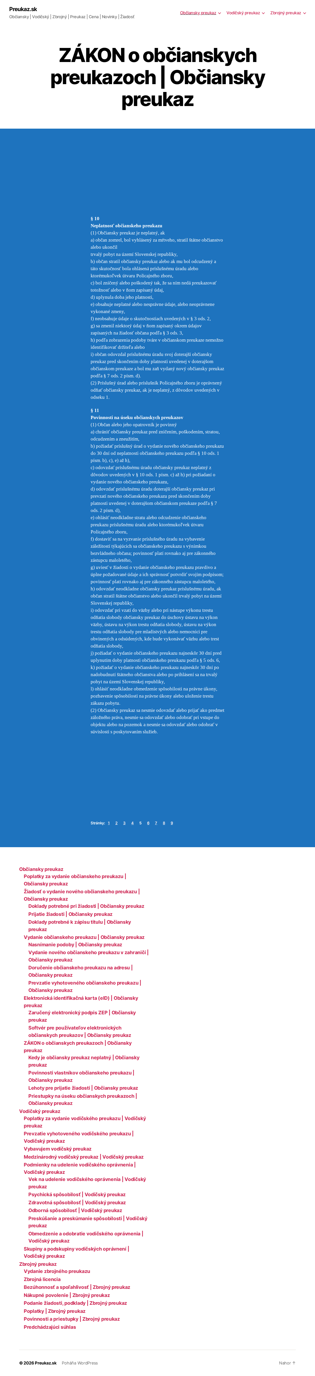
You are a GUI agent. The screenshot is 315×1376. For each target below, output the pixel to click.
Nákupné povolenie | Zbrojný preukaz (67, 1295)
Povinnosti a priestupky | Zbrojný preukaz (72, 1319)
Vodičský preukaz (243, 12)
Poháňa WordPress (80, 1363)
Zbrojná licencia (42, 1279)
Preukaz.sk (23, 9)
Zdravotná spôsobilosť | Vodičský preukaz (77, 1202)
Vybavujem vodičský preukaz (58, 1149)
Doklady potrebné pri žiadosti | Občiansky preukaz (86, 906)
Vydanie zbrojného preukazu (57, 1271)
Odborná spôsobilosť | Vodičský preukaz (75, 1210)
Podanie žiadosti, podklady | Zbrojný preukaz (75, 1303)
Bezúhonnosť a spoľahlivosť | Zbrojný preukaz (77, 1287)
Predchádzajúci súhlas (50, 1327)
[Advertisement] (67, 181)
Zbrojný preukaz (285, 12)
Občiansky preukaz (198, 12)
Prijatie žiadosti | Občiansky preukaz (70, 914)
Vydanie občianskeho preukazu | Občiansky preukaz (84, 937)
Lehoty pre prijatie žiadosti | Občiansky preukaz (83, 1088)
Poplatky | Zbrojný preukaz (55, 1311)
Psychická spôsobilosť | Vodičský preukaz (77, 1194)
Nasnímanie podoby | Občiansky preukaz (75, 944)
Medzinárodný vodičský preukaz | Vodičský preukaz (84, 1157)
